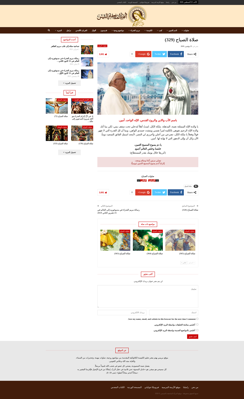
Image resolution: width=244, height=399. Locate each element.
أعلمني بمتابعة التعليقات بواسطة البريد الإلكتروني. (174, 325)
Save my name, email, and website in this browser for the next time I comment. (162, 319)
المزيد (59, 30)
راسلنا (167, 2)
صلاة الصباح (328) (190, 210)
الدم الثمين (173, 30)
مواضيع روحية (119, 30)
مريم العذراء (135, 30)
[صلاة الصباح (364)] (148, 240)
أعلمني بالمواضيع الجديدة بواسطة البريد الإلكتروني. (174, 330)
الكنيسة (149, 30)
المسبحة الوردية (133, 2)
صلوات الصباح (102, 46)
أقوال (94, 30)
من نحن (174, 2)
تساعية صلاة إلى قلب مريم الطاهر (65, 46)
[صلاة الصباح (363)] (115, 240)
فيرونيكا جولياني (144, 2)
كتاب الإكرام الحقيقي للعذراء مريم (82, 100)
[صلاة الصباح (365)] (180, 240)
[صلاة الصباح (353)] (57, 133)
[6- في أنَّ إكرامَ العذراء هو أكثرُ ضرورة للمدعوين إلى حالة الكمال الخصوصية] (82, 106)
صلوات (186, 30)
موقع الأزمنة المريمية (157, 2)
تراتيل (68, 30)
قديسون (104, 30)
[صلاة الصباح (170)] (82, 133)
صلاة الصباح (188, 186)
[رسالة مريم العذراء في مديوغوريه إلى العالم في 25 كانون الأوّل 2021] (87, 74)
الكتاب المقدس (121, 2)
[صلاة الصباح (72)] (57, 106)
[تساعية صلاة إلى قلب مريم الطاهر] (87, 49)
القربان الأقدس (81, 30)
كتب (160, 30)
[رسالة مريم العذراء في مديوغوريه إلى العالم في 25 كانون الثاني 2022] (87, 61)
